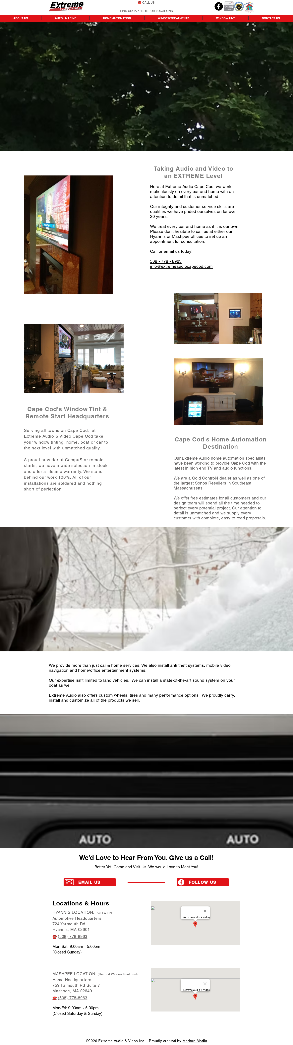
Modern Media (195, 1041)
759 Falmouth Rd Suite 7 (76, 985)
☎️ (54, 937)
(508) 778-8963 (72, 936)
